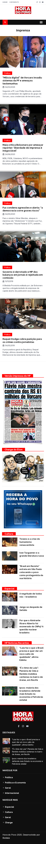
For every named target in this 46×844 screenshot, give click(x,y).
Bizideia (6, 838)
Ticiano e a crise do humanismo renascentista (29, 542)
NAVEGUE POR (10, 770)
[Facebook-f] (37, 2)
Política (7, 73)
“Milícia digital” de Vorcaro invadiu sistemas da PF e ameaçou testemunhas (22, 80)
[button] (41, 22)
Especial (9, 588)
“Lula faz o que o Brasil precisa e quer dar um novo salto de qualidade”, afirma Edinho (31, 654)
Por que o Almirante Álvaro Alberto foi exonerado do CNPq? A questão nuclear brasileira (31, 626)
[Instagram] (40, 2)
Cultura (9, 534)
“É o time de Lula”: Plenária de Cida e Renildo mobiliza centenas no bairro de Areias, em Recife (31, 674)
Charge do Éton (13, 449)
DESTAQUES (9, 732)
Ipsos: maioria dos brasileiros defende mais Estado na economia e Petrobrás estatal (31, 694)
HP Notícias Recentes (17, 643)
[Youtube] (42, 2)
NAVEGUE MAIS (10, 800)
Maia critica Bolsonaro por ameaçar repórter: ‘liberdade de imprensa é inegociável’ (23, 148)
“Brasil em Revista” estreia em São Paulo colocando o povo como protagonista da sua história (31, 572)
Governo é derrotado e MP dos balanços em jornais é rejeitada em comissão (23, 275)
